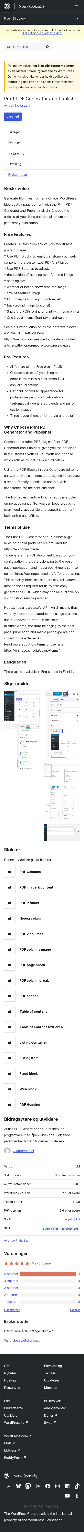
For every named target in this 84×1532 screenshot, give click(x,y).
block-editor (50, 1228)
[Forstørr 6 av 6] (74, 829)
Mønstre (50, 1388)
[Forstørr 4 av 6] (74, 768)
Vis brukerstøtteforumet (22, 1340)
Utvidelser (51, 1380)
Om (6, 1366)
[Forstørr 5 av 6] (74, 791)
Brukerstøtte (17, 175)
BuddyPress (15, 1458)
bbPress (12, 1450)
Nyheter (10, 1373)
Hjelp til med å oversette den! (42, 33)
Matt (9, 1443)
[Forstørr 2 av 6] (35, 730)
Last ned (13, 116)
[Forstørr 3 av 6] (74, 696)
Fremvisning (53, 1366)
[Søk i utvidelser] (47, 47)
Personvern (12, 1388)
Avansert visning (16, 1240)
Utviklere (10, 1415)
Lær (7, 1401)
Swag (50, 1423)
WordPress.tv (16, 1423)
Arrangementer (55, 1408)
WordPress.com (18, 1436)
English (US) (72, 1219)
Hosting (10, 1380)
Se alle (75, 1310)
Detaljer (14, 132)
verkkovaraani (19, 105)
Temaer (49, 1373)
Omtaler (14, 143)
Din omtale (12, 1310)
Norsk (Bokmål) (25, 1476)
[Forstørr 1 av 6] (35, 696)
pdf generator (69, 1228)
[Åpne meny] (77, 6)
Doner (50, 1415)
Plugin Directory (15, 18)
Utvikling (14, 164)
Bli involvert (53, 1401)
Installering (16, 153)
